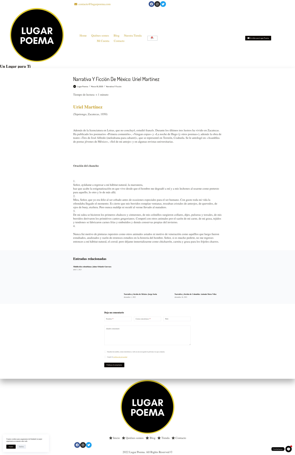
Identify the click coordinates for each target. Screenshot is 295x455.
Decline (21, 447)
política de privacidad (120, 357)
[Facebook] (151, 4)
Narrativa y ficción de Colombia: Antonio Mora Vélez (195, 294)
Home (83, 35)
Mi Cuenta (103, 41)
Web (166, 319)
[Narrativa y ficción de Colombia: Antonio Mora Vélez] (198, 276)
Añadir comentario (112, 328)
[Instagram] (157, 4)
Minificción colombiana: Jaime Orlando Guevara (92, 266)
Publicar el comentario (114, 365)
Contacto (119, 41)
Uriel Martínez (87, 106)
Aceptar (11, 447)
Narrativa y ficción (113, 86)
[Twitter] (163, 4)
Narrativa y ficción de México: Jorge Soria (140, 294)
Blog (116, 35)
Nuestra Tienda (133, 35)
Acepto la (117, 357)
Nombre (109, 318)
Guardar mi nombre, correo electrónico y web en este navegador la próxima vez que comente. (136, 352)
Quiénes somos (100, 35)
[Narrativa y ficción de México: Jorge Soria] (147, 276)
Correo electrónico (143, 318)
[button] (258, 38)
